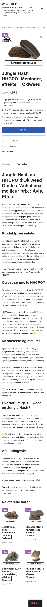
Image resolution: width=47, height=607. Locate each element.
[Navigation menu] (42, 9)
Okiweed (19, 27)
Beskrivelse (7, 164)
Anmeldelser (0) (23, 164)
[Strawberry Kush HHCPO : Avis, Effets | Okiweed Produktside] (12, 557)
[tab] (7, 164)
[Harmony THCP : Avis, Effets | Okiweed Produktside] (35, 557)
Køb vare (23, 130)
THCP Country (7, 27)
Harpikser (10, 151)
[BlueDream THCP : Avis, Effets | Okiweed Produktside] (12, 516)
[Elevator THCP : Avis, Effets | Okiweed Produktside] (35, 516)
